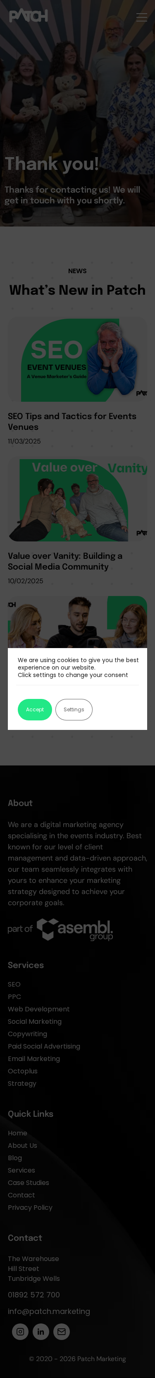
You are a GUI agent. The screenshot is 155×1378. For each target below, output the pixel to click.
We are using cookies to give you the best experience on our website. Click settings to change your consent (78, 667)
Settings (74, 709)
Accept (35, 709)
